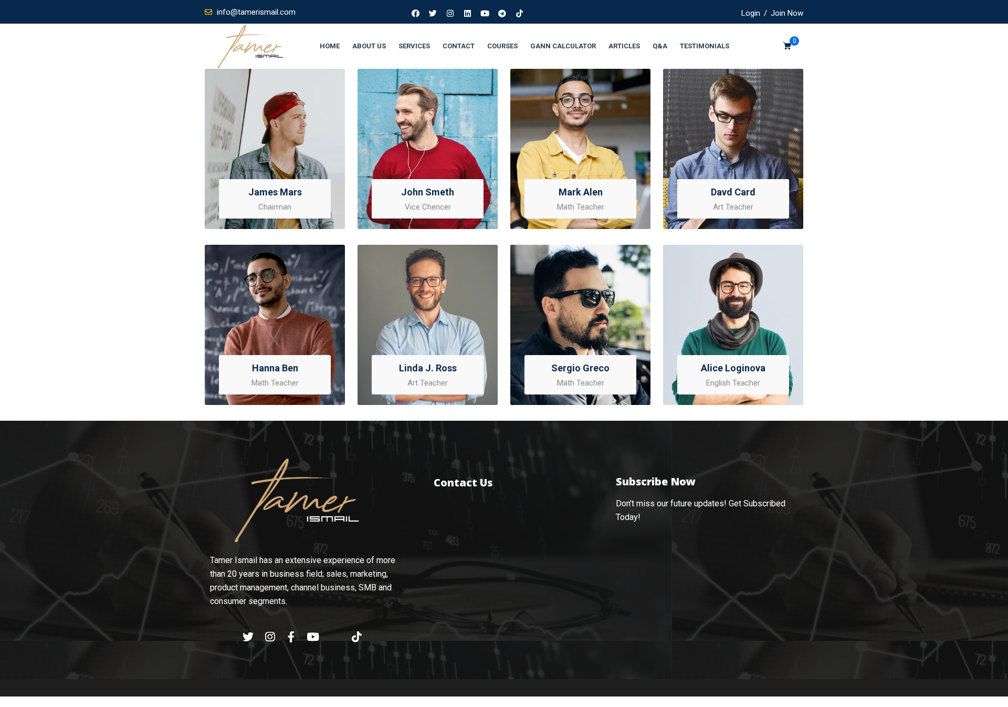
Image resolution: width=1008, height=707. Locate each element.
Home (330, 46)
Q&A (660, 46)
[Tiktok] (520, 13)
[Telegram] (502, 13)
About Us (369, 46)
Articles (624, 46)
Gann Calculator (563, 46)
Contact (459, 46)
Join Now (787, 13)
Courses (502, 46)
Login (750, 13)
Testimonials (704, 46)
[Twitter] (433, 13)
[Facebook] (416, 13)
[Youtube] (485, 13)
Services (414, 46)
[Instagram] (450, 13)
